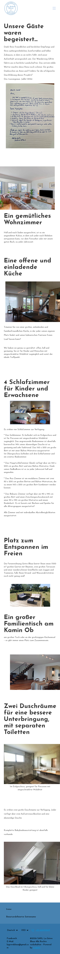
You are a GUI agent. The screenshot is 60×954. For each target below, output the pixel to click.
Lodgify (36, 948)
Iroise (8, 909)
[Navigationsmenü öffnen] (54, 8)
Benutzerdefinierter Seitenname (21, 917)
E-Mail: (10, 941)
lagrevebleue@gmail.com (18, 946)
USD (23, 930)
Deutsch (11, 930)
